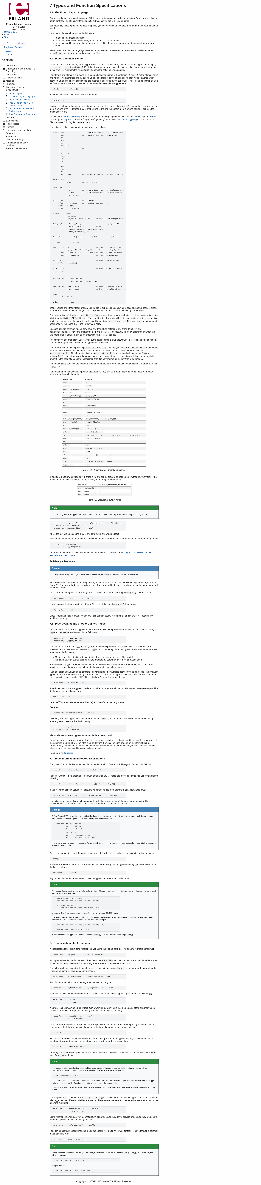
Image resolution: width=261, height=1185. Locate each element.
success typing (127, 119)
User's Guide (10, 32)
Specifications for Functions (21, 114)
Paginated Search (13, 47)
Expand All (8, 52)
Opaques (68, 753)
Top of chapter (15, 93)
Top (6, 37)
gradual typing (70, 117)
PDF (6, 35)
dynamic (69, 119)
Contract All (8, 54)
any (152, 117)
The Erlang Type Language (21, 96)
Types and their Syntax (19, 100)
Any (137, 117)
